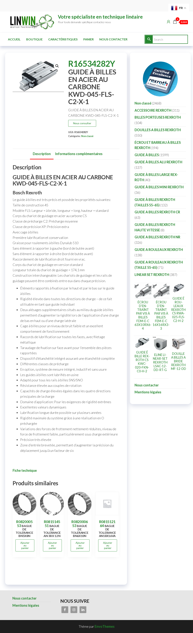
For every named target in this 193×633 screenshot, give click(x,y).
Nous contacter (113, 39)
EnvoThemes (105, 626)
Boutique (34, 39)
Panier (88, 39)
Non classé (87, 136)
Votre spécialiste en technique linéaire (100, 17)
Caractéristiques (63, 39)
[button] (57, 66)
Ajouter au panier (24, 545)
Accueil (14, 39)
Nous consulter (82, 123)
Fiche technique (25, 470)
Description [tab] (42, 154)
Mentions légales (148, 392)
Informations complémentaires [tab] (79, 154)
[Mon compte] (168, 22)
